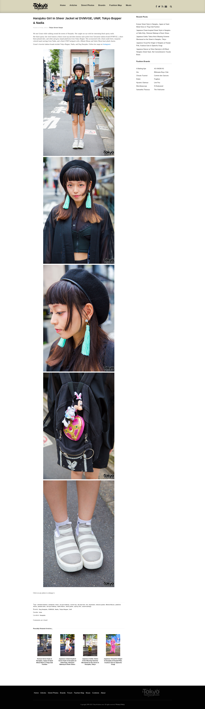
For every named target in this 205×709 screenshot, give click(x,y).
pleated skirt (42, 606)
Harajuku (42, 615)
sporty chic (77, 606)
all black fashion (42, 604)
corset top (73, 604)
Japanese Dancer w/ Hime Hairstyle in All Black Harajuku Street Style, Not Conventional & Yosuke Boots (153, 52)
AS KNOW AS (159, 68)
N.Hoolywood (158, 86)
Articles (73, 5)
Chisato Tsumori (141, 75)
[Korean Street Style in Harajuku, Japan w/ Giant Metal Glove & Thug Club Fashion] (44, 645)
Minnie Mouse (110, 604)
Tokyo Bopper (63, 609)
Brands (101, 5)
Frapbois (157, 79)
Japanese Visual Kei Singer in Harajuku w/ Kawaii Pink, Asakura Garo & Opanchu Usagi (113, 661)
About (103, 693)
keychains (92, 604)
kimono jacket (100, 604)
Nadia (56, 609)
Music (129, 5)
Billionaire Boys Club (161, 72)
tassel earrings (86, 606)
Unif (70, 609)
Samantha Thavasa (143, 89)
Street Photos (87, 5)
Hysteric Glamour (142, 82)
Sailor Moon (61, 606)
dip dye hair (81, 604)
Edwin (138, 79)
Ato (137, 72)
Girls (40, 612)
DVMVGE (51, 609)
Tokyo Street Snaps (56, 27)
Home (63, 5)
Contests (95, 693)
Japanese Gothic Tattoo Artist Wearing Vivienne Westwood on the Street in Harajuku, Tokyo (90, 661)
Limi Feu (157, 82)
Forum (69, 693)
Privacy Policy (120, 704)
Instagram (106, 44)
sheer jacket (69, 606)
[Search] (171, 6)
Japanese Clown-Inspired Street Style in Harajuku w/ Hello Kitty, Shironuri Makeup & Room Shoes (67, 661)
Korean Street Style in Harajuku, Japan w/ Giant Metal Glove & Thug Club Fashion (44, 661)
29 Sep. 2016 (43, 27)
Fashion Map (115, 5)
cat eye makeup (64, 604)
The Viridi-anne (159, 89)
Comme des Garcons (161, 75)
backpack (51, 604)
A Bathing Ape (141, 68)
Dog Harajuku (43, 609)
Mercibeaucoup (141, 86)
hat (87, 604)
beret (57, 604)
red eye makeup (51, 606)
